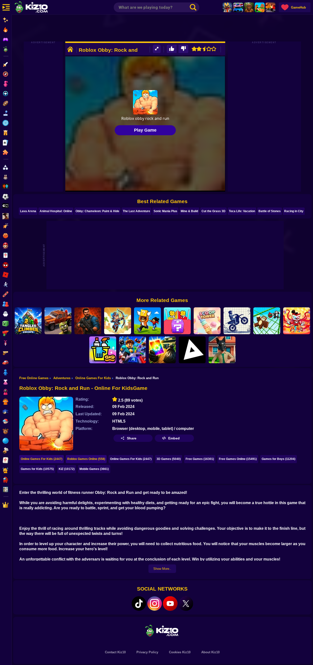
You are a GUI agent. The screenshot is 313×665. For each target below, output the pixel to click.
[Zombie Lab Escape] (87, 320)
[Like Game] (172, 49)
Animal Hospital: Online (56, 211)
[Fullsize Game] (157, 49)
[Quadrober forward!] (222, 349)
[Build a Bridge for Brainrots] (260, 7)
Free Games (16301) (200, 459)
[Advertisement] (162, 28)
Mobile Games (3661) (94, 469)
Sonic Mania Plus (165, 211)
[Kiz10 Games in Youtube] (170, 603)
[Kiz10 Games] (162, 630)
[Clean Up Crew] (102, 349)
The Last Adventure (136, 211)
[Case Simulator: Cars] (238, 7)
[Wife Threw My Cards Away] (162, 349)
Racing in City (293, 211)
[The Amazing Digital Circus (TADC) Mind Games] (296, 320)
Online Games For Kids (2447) (41, 459)
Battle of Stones (269, 211)
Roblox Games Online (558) (86, 459)
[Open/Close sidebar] (6, 7)
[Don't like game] (183, 49)
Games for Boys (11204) (278, 459)
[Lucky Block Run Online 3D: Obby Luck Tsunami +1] (177, 320)
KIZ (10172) (67, 469)
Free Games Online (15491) (238, 459)
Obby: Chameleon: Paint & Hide (97, 211)
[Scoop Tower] (207, 320)
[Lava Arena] (270, 7)
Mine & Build (189, 211)
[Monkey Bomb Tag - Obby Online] (266, 320)
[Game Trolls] (132, 349)
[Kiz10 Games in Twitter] (186, 603)
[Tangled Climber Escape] (28, 320)
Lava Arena (28, 211)
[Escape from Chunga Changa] (249, 7)
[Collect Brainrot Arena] (147, 320)
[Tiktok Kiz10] (139, 603)
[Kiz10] (39, 7)
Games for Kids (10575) (37, 469)
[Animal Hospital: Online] (227, 7)
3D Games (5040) (168, 459)
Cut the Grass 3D (213, 211)
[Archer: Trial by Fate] (117, 320)
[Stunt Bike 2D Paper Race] (237, 320)
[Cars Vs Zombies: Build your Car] (58, 320)
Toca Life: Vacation (242, 211)
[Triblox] (192, 349)
